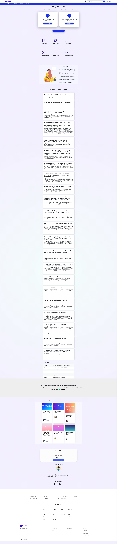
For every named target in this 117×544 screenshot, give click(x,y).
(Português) (55, 511)
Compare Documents (59, 30)
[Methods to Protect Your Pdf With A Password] (70, 428)
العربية (69, 514)
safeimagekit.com (84, 528)
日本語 (69, 516)
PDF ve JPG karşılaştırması (62, 498)
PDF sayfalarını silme (32, 496)
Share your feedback (58, 460)
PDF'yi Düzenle (46, 496)
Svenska (62, 511)
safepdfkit (26, 539)
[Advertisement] (5, 22)
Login (110, 1)
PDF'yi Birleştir (46, 491)
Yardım (53, 530)
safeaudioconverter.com (85, 533)
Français (54, 509)
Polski (44, 511)
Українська (63, 514)
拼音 (44, 519)
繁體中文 (54, 519)
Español (44, 509)
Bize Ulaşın (68, 530)
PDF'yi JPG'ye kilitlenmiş (33, 498)
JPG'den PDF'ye (75, 491)
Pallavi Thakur (70, 420)
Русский (54, 514)
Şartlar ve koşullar (54, 528)
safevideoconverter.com (85, 536)
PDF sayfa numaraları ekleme (62, 496)
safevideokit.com (84, 530)
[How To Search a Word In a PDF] (58, 406)
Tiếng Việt (70, 511)
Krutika (46, 419)
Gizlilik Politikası (69, 528)
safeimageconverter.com (86, 535)
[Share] (85, 1)
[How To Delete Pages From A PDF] (58, 428)
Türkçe (44, 514)
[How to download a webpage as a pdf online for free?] (70, 408)
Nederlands (70, 509)
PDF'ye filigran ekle (75, 496)
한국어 (62, 516)
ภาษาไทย (54, 516)
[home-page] (8, 1)
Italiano (62, 509)
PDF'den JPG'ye (60, 491)
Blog (107, 1)
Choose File (48, 23)
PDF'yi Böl (30, 491)
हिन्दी (44, 516)
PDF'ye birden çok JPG (47, 498)
